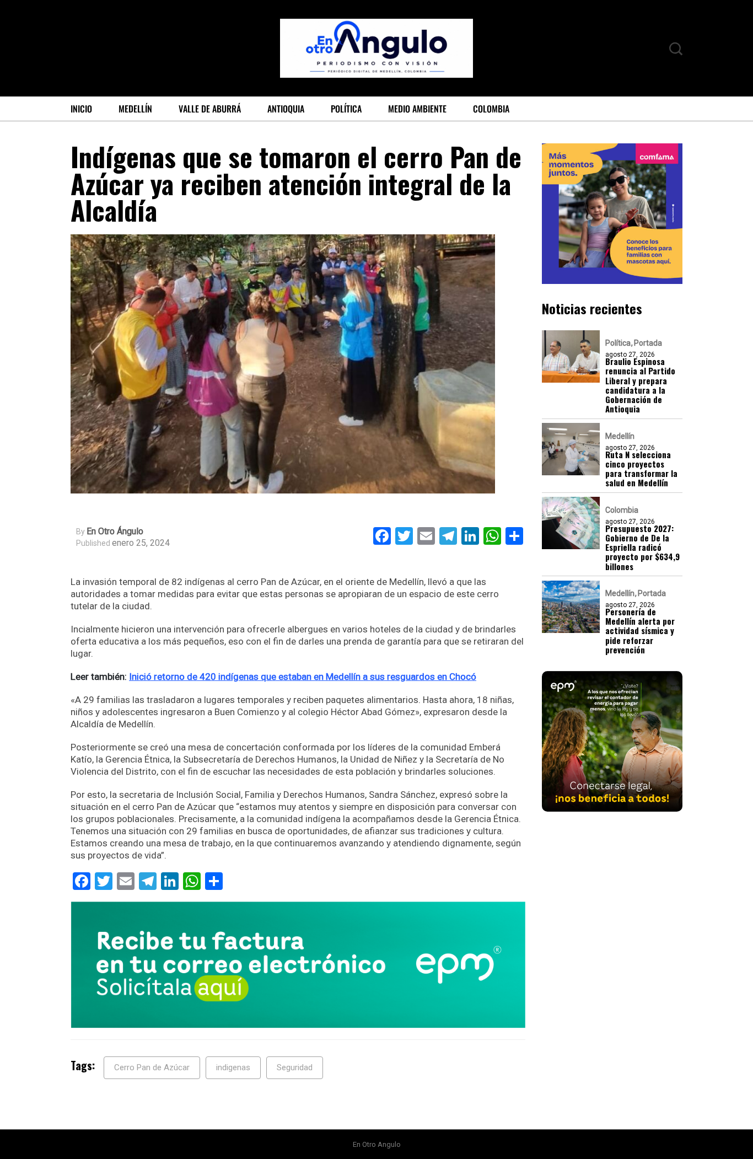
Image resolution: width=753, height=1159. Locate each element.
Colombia (491, 108)
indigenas (233, 1067)
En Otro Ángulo (115, 531)
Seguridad (295, 1067)
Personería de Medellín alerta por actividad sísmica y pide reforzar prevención (640, 630)
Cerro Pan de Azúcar (152, 1067)
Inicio (81, 108)
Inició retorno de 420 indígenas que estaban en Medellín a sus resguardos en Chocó (302, 676)
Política (346, 108)
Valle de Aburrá (210, 108)
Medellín (135, 108)
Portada (648, 343)
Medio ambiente (417, 108)
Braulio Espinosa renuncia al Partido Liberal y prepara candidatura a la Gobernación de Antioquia (640, 385)
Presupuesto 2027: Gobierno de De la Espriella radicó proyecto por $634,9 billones (642, 547)
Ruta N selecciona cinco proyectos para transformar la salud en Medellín (641, 468)
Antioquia (285, 108)
